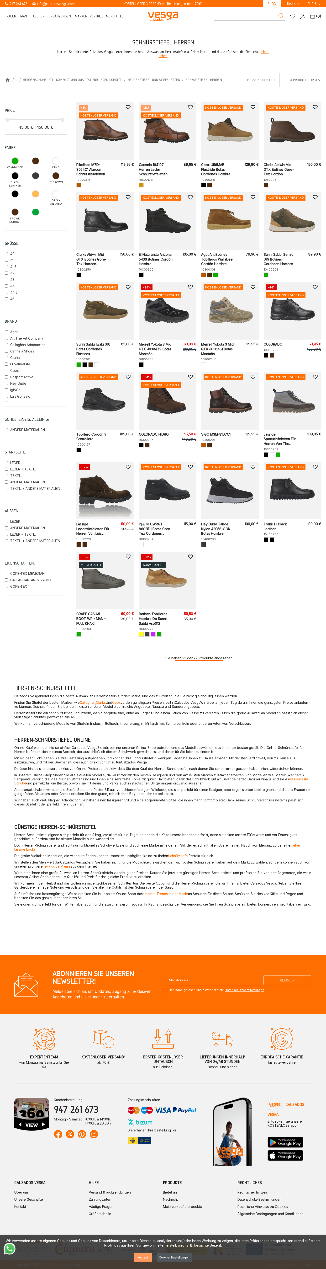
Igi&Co (15, 390)
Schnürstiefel (178, 856)
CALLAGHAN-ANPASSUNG (30, 580)
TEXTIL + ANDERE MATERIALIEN (35, 488)
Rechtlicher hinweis (252, 1192)
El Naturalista (20, 364)
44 (12, 286)
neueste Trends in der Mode (165, 894)
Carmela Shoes (22, 351)
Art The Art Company (26, 338)
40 (12, 254)
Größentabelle (100, 1214)
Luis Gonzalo (20, 396)
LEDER (15, 463)
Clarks (15, 358)
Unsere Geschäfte (28, 1199)
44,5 (13, 292)
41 (12, 260)
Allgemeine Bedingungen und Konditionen (270, 1214)
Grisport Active (21, 377)
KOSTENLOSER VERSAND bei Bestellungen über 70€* (163, 4)
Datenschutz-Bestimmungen (259, 1199)
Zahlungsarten (100, 1199)
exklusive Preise (58, 866)
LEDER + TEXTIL (23, 469)
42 (12, 273)
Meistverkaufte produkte (182, 1207)
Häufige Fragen (101, 1207)
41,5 (13, 267)
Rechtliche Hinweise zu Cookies (262, 1207)
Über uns (21, 1192)
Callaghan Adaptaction (28, 345)
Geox (14, 370)
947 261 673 (16, 4)
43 (12, 279)
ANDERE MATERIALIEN (27, 430)
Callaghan (87, 702)
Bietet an (170, 1192)
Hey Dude (18, 383)
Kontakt (20, 1207)
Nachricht (170, 1199)
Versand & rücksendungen (110, 1192)
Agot (14, 332)
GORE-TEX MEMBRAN (27, 573)
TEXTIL (15, 476)
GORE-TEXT (19, 586)
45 (12, 299)
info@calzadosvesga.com (53, 4)
